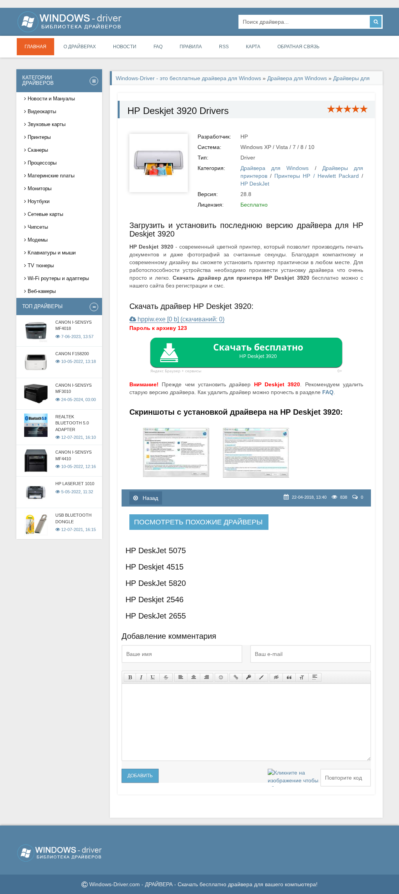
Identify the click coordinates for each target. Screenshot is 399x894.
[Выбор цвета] (261, 677)
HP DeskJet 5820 (155, 583)
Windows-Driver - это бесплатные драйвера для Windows (188, 78)
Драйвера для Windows (297, 78)
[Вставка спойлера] (314, 677)
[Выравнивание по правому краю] (206, 677)
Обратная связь (298, 46)
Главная (35, 46)
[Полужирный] (130, 677)
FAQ (158, 46)
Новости (124, 46)
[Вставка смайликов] (221, 677)
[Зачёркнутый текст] (166, 677)
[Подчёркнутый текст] (153, 677)
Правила (191, 46)
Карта (253, 46)
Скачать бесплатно (258, 350)
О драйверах (80, 46)
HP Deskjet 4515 (154, 567)
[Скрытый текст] (276, 677)
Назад (149, 498)
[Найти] (375, 22)
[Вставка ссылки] (236, 677)
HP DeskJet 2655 (155, 616)
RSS (224, 46)
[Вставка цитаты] (289, 677)
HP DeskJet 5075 (155, 550)
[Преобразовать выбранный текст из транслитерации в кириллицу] (302, 677)
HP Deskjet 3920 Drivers (178, 110)
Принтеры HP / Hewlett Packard (316, 176)
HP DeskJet (254, 184)
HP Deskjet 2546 (154, 599)
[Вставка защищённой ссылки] (248, 677)
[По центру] (193, 677)
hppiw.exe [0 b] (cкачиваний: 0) (180, 319)
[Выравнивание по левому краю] (180, 677)
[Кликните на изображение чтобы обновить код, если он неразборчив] (293, 778)
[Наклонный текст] (141, 677)
